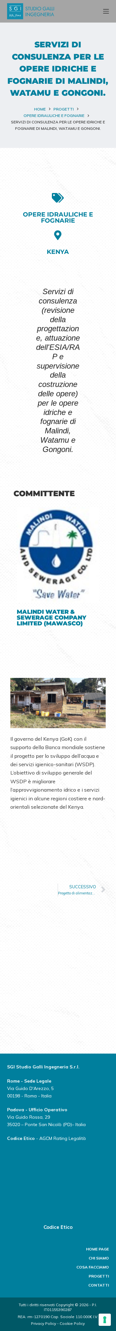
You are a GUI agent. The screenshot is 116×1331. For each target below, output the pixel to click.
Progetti (99, 1276)
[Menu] (106, 11)
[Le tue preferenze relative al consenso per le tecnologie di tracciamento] (105, 1320)
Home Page (97, 1249)
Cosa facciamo (92, 1267)
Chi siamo (99, 1258)
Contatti (98, 1285)
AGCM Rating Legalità (62, 1138)
